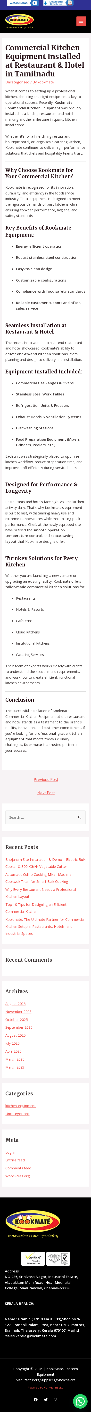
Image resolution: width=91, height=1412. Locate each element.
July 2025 (12, 1043)
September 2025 (18, 1027)
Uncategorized (17, 1113)
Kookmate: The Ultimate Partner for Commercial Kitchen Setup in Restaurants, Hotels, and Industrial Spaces (44, 926)
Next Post (46, 792)
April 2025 (13, 1051)
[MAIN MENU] (81, 21)
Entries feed (15, 1160)
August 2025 (15, 1035)
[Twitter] (46, 1400)
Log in (10, 1152)
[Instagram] (56, 1400)
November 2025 (18, 1011)
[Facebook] (36, 1400)
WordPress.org (17, 1176)
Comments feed (18, 1168)
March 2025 (14, 1059)
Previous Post (46, 779)
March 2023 (14, 1067)
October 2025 (16, 1019)
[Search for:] (45, 817)
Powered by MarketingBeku (45, 1387)
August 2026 (15, 1003)
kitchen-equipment (20, 1105)
